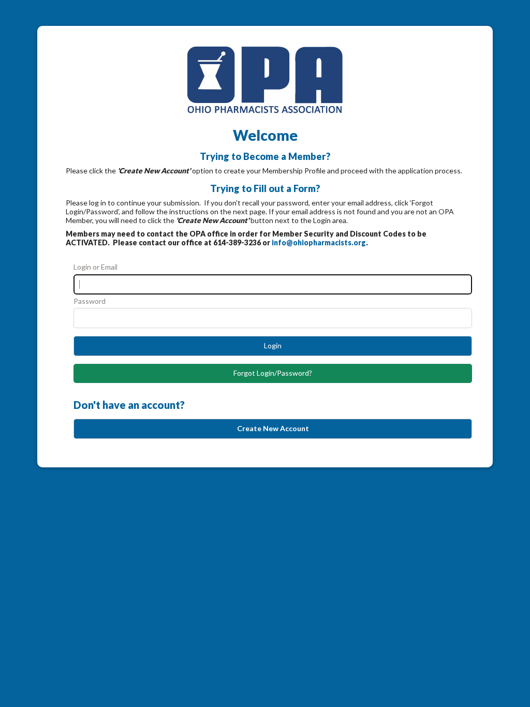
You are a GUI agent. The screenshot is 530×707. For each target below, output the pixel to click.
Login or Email (95, 267)
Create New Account (273, 428)
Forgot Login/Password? (272, 373)
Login (273, 345)
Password (89, 301)
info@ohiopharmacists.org (319, 242)
